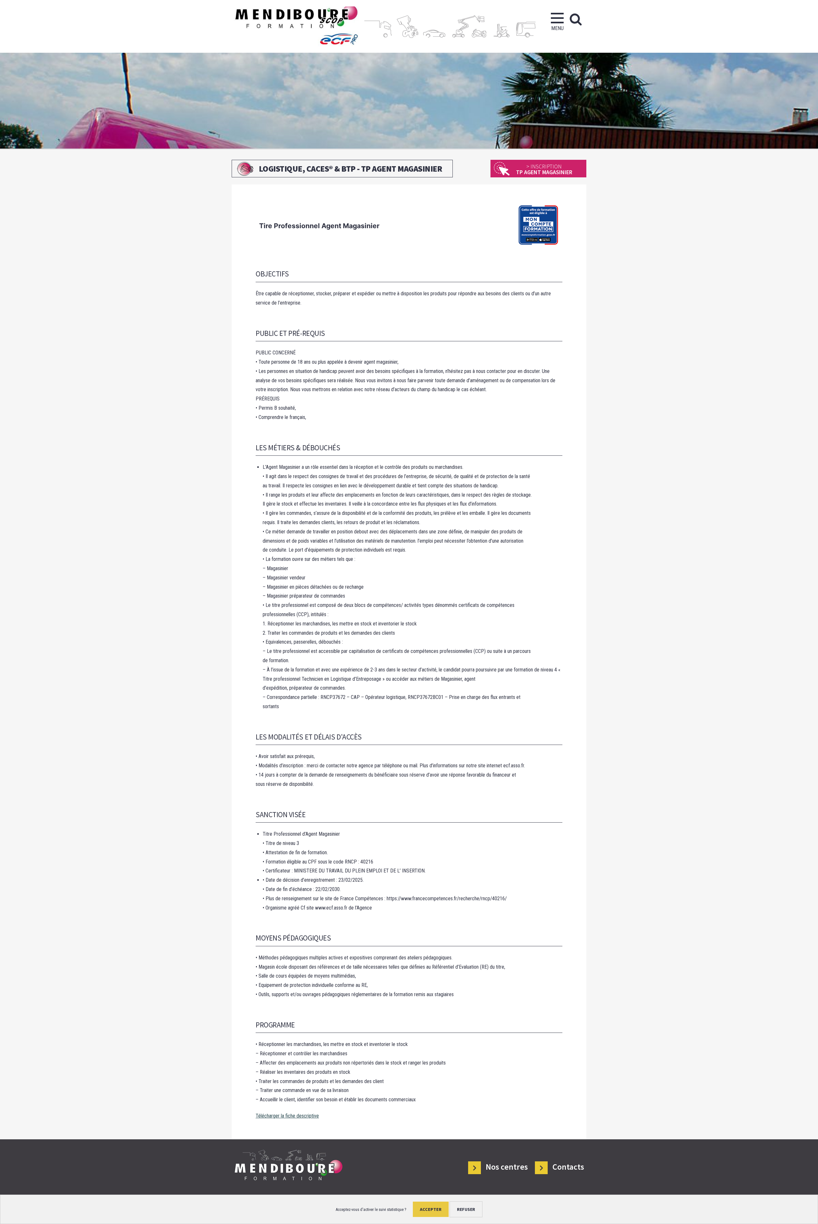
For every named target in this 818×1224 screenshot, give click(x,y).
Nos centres (507, 1167)
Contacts (568, 1167)
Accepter (431, 1209)
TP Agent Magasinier (544, 169)
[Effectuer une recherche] (575, 19)
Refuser (466, 1209)
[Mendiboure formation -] (295, 26)
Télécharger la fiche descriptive (287, 1116)
